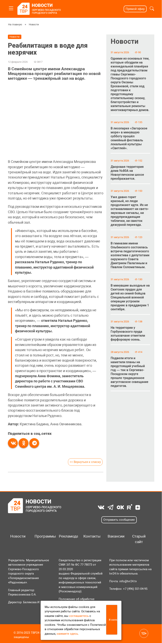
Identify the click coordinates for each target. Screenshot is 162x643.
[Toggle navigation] (11, 7)
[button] (152, 9)
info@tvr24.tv (128, 581)
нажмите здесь (67, 633)
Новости (34, 24)
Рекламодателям (67, 536)
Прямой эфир (135, 9)
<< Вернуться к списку (85, 462)
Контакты (91, 536)
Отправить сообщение (119, 519)
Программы (43, 536)
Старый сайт (139, 539)
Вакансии (116, 536)
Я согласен (113, 619)
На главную (15, 24)
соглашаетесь (79, 616)
